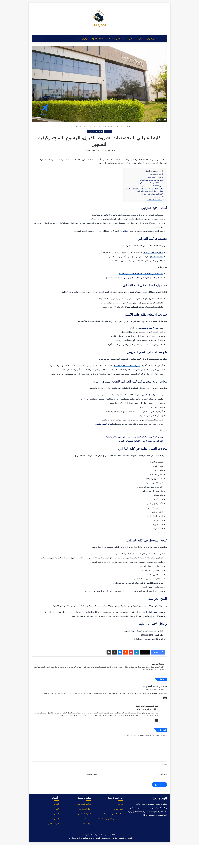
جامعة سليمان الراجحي (150, 612)
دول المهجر (151, 39)
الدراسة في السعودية (95, 131)
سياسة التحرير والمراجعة (113, 814)
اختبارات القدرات (133, 370)
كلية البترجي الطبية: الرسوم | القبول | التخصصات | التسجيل (140, 441)
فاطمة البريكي (108, 150)
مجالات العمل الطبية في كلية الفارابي (150, 191)
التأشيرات (130, 39)
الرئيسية (126, 126)
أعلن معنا (87, 819)
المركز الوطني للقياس (104, 424)
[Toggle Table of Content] (161, 171)
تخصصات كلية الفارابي (155, 177)
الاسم (164, 764)
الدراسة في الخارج (99, 39)
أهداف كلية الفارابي (156, 174)
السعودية (119, 126)
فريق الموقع (118, 809)
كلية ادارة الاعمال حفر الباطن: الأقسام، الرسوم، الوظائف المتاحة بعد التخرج (134, 278)
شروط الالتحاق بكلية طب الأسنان (151, 183)
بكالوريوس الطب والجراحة (153, 252)
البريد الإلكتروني (161, 774)
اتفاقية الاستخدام (84, 814)
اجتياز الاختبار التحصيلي (150, 328)
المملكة (126, 231)
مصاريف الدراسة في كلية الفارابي (151, 180)
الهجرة (56, 804)
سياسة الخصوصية (84, 804)
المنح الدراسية (158, 197)
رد (165, 698)
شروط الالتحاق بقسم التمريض (152, 186)
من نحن (120, 804)
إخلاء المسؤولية (85, 809)
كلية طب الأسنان (156, 257)
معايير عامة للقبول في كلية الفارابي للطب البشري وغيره (144, 188)
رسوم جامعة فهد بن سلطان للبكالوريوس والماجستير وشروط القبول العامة (134, 437)
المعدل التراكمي (147, 395)
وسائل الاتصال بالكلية (154, 200)
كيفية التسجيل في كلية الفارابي (152, 194)
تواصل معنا (87, 823)
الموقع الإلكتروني (91, 774)
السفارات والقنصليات (117, 39)
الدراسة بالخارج (53, 823)
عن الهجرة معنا (83, 39)
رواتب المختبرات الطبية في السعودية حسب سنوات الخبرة (141, 273)
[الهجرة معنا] (99, 19)
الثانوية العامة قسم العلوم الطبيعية (127, 365)
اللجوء (140, 39)
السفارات (55, 819)
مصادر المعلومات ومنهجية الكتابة (110, 819)
